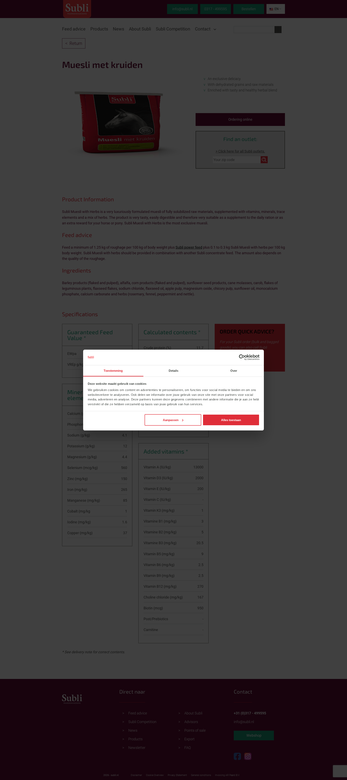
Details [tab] (174, 370)
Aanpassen (171, 419)
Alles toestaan (231, 419)
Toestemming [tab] (113, 370)
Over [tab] (233, 370)
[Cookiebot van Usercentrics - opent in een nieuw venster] (241, 357)
